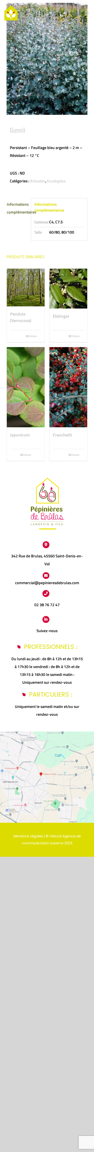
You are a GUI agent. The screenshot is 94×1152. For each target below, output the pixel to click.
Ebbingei (61, 316)
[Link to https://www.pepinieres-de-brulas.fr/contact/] (46, 575)
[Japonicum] (26, 387)
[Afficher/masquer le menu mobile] (87, 13)
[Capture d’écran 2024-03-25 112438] (47, 733)
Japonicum (20, 435)
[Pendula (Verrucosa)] (26, 287)
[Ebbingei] (68, 289)
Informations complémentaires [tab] (17, 208)
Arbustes (37, 181)
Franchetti (62, 435)
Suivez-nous (47, 631)
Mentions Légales (28, 836)
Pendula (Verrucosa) (20, 317)
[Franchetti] (68, 387)
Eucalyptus (56, 181)
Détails (33, 336)
